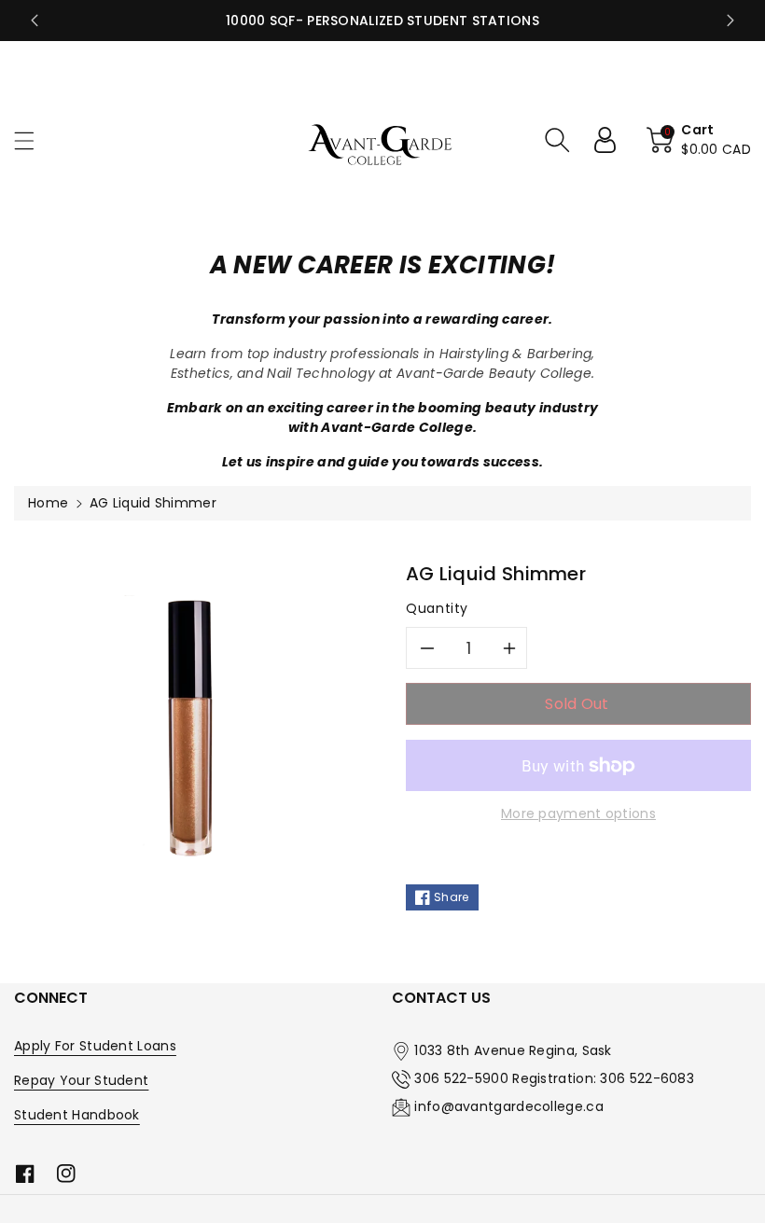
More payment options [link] (578, 813)
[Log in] (612, 139)
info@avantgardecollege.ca (509, 1106)
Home (48, 502)
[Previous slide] (34, 20)
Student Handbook (77, 1114)
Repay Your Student (81, 1080)
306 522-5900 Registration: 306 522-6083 (554, 1078)
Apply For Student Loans (95, 1045)
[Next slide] (730, 20)
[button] (32, 140)
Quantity (437, 608)
